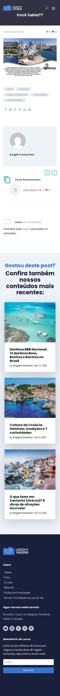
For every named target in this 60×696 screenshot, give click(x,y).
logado (26, 229)
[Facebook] (5, 109)
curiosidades (40, 94)
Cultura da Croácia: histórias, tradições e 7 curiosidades (28, 429)
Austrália (24, 89)
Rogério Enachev (23, 365)
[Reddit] (29, 109)
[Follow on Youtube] (5, 628)
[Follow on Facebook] (18, 628)
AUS (10, 89)
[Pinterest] (15, 109)
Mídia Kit (9, 587)
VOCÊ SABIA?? (15, 100)
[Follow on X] (24, 628)
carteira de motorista (17, 94)
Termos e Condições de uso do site (24, 598)
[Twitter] (10, 109)
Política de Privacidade (17, 592)
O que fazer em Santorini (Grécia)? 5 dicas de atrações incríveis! (27, 502)
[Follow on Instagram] (12, 628)
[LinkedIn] (24, 109)
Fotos (7, 577)
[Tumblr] (20, 109)
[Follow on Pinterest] (31, 628)
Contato (8, 582)
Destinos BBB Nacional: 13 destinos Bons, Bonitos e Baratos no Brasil (28, 355)
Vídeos (8, 572)
